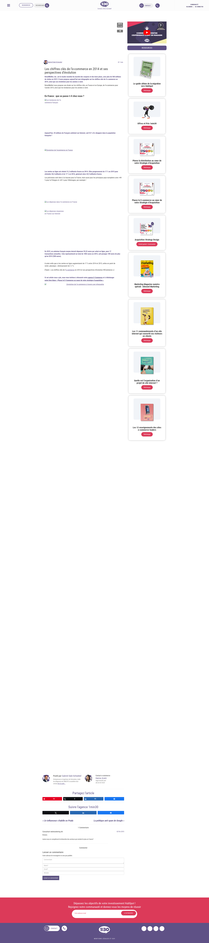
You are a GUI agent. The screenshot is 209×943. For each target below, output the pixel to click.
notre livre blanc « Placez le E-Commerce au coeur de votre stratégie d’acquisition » (74, 280)
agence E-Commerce (95, 278)
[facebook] (144, 928)
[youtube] (161, 928)
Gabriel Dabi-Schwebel (55, 62)
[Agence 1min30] (104, 5)
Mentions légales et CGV (104, 938)
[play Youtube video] (147, 32)
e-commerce (70, 270)
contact (148, 5)
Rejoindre (189, 6)
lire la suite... (62, 783)
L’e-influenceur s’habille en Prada (58, 820)
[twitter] (149, 928)
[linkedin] (155, 928)
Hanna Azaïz (101, 778)
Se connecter (199, 6)
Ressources (26, 5)
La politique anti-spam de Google (108, 820)
